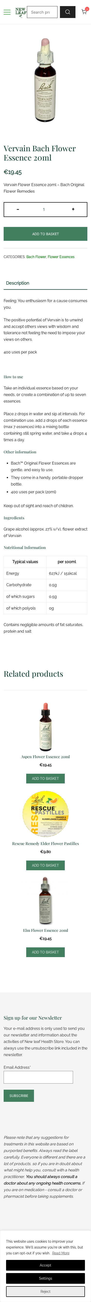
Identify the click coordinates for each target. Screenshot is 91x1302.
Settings (45, 1278)
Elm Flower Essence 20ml (45, 930)
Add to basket (45, 234)
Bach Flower (36, 257)
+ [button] (73, 209)
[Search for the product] (67, 12)
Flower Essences (61, 257)
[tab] (45, 283)
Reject (45, 1291)
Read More (60, 1253)
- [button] (18, 209)
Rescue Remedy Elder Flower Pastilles (45, 843)
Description (17, 283)
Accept (45, 1265)
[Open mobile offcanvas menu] (7, 12)
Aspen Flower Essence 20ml (45, 756)
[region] (45, 1266)
